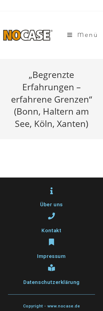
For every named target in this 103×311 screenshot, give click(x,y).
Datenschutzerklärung (51, 282)
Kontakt (51, 230)
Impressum (51, 256)
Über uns (51, 204)
